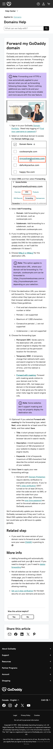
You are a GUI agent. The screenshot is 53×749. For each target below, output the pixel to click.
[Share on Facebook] (16, 634)
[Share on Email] (10, 634)
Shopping (6, 681)
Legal (15, 715)
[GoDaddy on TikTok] (16, 707)
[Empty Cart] (48, 4)
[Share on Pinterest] (34, 634)
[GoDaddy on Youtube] (29, 707)
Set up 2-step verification (22, 591)
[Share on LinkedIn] (22, 634)
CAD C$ (44, 700)
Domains (17, 17)
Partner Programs (9, 668)
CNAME (28, 542)
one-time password (33, 500)
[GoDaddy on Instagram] (10, 707)
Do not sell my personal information (26, 720)
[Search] (46, 28)
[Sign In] (43, 4)
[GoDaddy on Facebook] (4, 707)
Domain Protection (37, 477)
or (26, 253)
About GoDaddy (9, 649)
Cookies (37, 715)
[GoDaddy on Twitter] (22, 707)
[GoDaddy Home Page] (12, 689)
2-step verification (28, 486)
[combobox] (24, 28)
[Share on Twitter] (28, 634)
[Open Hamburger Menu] (3, 4)
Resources (6, 661)
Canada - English (9, 700)
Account (5, 674)
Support (5, 655)
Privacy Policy (25, 715)
